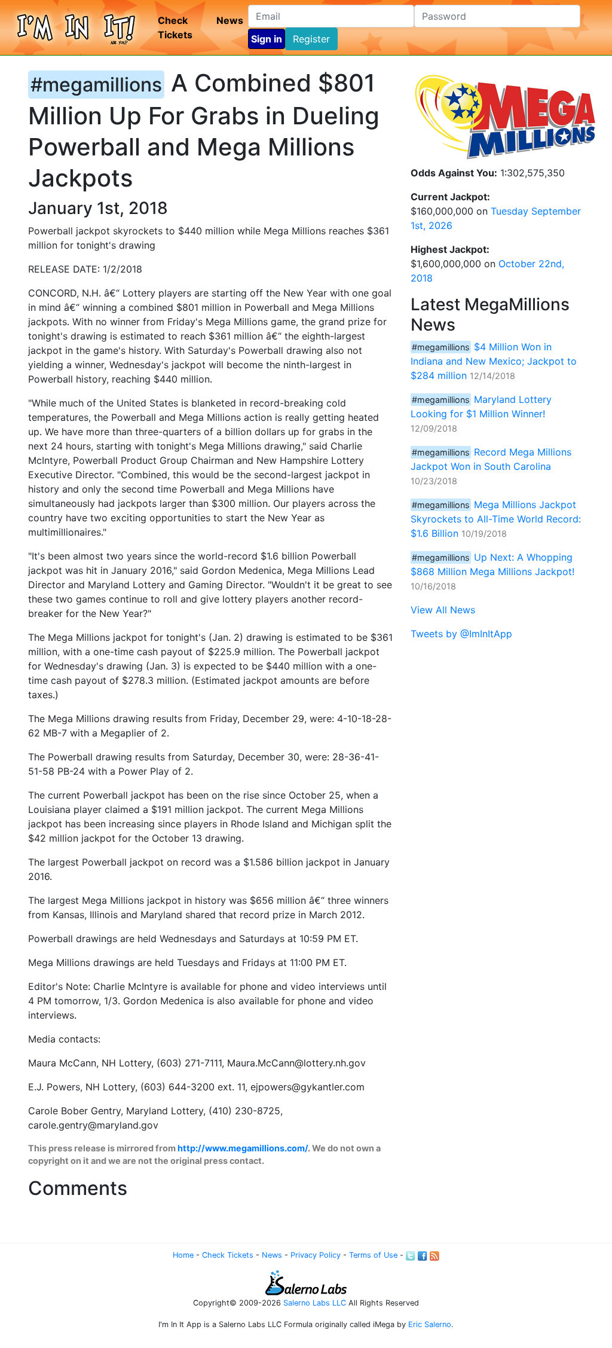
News (229, 20)
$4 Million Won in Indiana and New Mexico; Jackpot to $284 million (494, 361)
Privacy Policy (315, 1255)
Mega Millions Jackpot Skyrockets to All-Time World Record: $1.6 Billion (496, 519)
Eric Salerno (429, 1324)
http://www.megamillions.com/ (243, 1148)
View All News (443, 610)
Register (311, 39)
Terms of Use (373, 1255)
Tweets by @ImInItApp (461, 634)
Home (183, 1255)
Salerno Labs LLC (314, 1302)
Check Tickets (175, 27)
